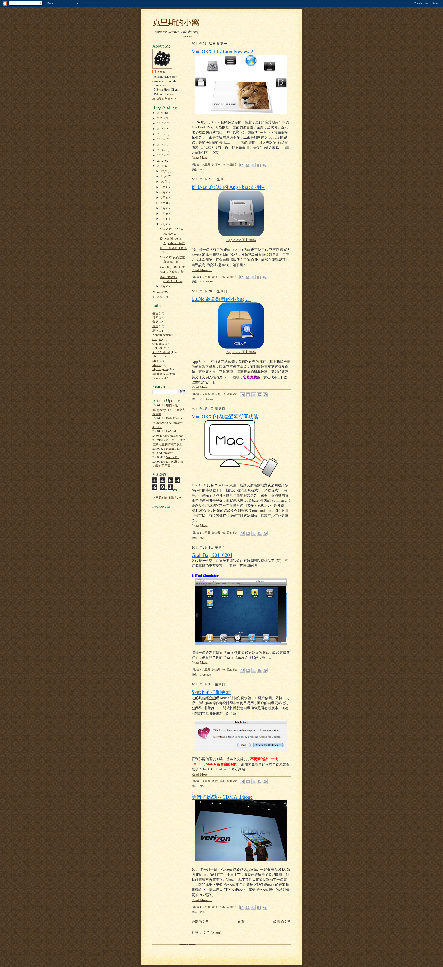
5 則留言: (232, 164)
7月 (163, 197)
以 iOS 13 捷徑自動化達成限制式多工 (168, 442)
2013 (160, 155)
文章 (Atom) (212, 932)
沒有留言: (233, 394)
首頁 (241, 921)
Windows (158, 378)
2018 (160, 129)
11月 (164, 176)
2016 (160, 139)
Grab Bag (158, 343)
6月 (163, 203)
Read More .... (202, 157)
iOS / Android (161, 352)
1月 (163, 286)
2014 (160, 150)
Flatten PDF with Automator (166, 450)
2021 (160, 113)
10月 (164, 181)
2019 (160, 123)
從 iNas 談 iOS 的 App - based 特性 (172, 240)
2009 (160, 297)
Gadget (157, 339)
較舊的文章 (282, 921)
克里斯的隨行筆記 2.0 (166, 497)
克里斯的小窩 (175, 22)
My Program (160, 369)
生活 (155, 313)
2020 (160, 118)
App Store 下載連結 (241, 239)
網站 (265, 652)
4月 (163, 213)
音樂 (155, 322)
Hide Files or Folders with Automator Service (167, 422)
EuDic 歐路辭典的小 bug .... (221, 298)
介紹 (212, 697)
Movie (156, 365)
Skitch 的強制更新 (172, 272)
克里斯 (161, 72)
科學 (155, 317)
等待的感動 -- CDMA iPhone (171, 279)
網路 (155, 330)
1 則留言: (232, 906)
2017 (160, 134)
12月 (164, 171)
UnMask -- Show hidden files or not (167, 433)
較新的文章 (200, 921)
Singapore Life (161, 373)
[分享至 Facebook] (259, 165)
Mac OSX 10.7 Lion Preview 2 (172, 231)
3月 (163, 219)
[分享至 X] (253, 165)
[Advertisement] (166, 616)
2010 (160, 291)
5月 (163, 208)
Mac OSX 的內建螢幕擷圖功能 (172, 259)
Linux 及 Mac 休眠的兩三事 (167, 463)
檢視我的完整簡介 (164, 99)
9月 (163, 187)
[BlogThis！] (247, 165)
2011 (160, 166)
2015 (160, 144)
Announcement (162, 335)
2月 (163, 224)
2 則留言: (232, 276)
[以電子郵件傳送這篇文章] (241, 165)
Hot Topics (159, 348)
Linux (156, 356)
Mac (155, 360)
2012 (160, 160)
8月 (163, 192)
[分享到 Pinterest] (265, 165)
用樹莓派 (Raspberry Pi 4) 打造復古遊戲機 (168, 409)
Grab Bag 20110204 (173, 267)
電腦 (155, 326)
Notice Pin (172, 457)
